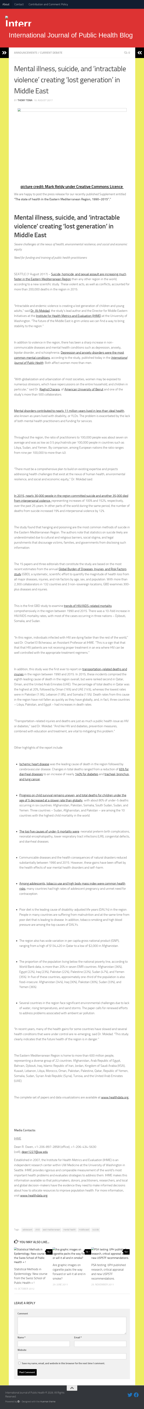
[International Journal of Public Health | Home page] (18, 21)
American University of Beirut (83, 389)
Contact (19, 4)
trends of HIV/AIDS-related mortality (88, 606)
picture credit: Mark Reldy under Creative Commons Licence (72, 186)
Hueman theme (47, 1401)
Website (22, 1350)
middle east (84, 1229)
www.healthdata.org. (115, 1097)
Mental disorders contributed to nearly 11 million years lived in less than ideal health (69, 411)
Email (78, 1337)
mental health (69, 1229)
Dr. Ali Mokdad (40, 311)
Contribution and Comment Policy (48, 4)
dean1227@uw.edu (35, 1152)
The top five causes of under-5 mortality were (49, 831)
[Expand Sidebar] (4, 52)
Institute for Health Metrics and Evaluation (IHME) (68, 316)
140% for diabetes (86, 774)
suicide (96, 1229)
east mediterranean (51, 1229)
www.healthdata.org (33, 1195)
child (37, 1229)
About (5, 4)
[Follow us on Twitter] (129, 1394)
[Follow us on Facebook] (136, 1394)
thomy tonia (25, 100)
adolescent (27, 1229)
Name (21, 1337)
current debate (51, 52)
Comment (23, 1313)
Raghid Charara (50, 389)
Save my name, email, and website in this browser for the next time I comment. (63, 1363)
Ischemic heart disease (34, 764)
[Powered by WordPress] (18, 1401)
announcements (25, 52)
